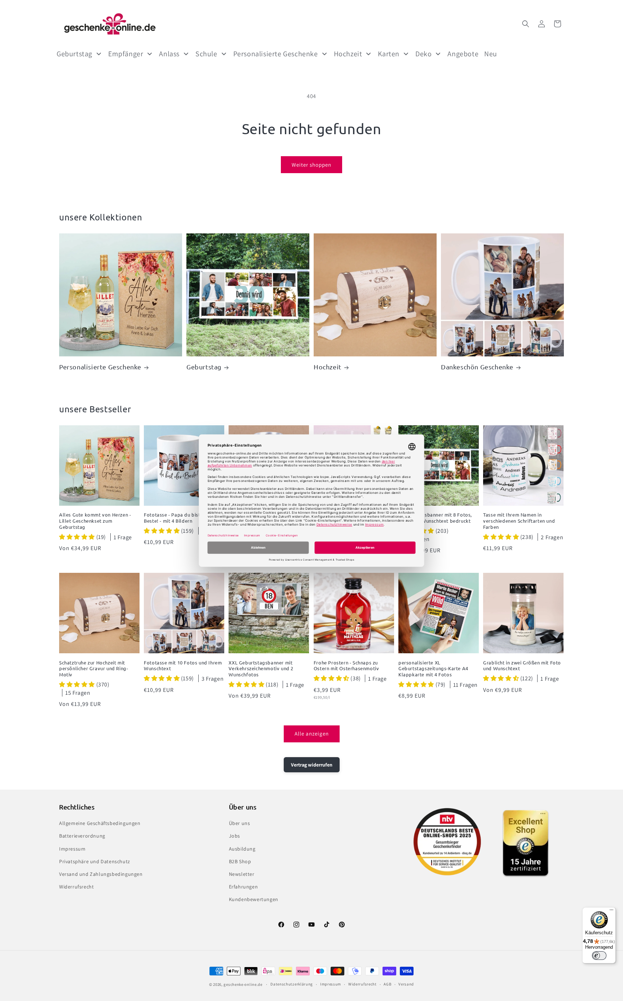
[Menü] (611, 911)
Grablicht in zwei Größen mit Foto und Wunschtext (522, 666)
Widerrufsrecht (76, 886)
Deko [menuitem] (423, 53)
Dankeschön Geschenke (477, 366)
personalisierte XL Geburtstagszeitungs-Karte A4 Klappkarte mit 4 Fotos (433, 669)
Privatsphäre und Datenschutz (94, 861)
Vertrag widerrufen (311, 764)
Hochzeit (327, 366)
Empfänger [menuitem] (125, 53)
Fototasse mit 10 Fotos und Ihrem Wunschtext (183, 666)
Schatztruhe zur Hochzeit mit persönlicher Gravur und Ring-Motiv (93, 669)
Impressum (72, 849)
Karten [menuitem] (388, 53)
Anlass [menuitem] (169, 53)
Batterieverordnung (82, 836)
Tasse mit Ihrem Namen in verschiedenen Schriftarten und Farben (519, 521)
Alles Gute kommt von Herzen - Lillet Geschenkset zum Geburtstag (95, 521)
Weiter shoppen (311, 164)
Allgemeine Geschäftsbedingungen (100, 823)
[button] (526, 24)
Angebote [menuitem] (462, 53)
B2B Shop (240, 861)
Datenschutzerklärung (291, 984)
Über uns (239, 823)
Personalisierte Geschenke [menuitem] (275, 53)
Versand (406, 984)
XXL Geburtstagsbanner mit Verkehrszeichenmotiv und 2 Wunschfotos (261, 669)
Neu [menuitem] (490, 53)
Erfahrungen (243, 886)
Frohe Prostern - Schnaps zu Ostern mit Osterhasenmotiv (346, 666)
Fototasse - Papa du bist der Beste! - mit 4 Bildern (176, 518)
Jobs (234, 836)
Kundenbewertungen (253, 899)
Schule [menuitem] (206, 53)
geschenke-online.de (243, 984)
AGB (387, 984)
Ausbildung (242, 849)
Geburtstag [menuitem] (74, 53)
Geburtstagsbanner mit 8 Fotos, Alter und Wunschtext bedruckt (435, 518)
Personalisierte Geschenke (100, 366)
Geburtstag (203, 366)
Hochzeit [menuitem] (348, 53)
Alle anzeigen (312, 733)
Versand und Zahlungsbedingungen (101, 874)
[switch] (599, 955)
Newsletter (242, 874)
